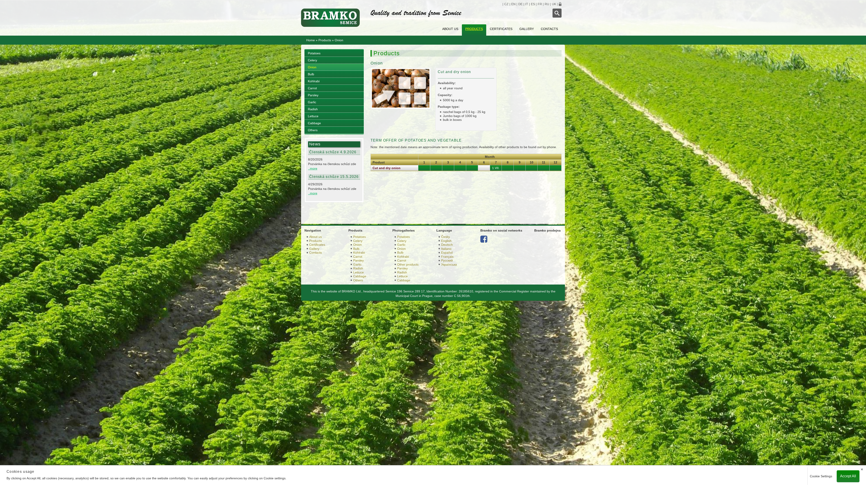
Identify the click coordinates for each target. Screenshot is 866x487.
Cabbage (314, 123)
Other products (408, 264)
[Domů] (332, 18)
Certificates (501, 29)
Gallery (526, 29)
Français (447, 256)
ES (533, 4)
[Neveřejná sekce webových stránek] (560, 4)
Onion (312, 67)
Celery (312, 60)
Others (313, 130)
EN (513, 4)
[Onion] (401, 88)
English (446, 241)
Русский (447, 260)
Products (474, 29)
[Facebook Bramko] (483, 241)
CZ (506, 4)
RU (547, 4)
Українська (449, 264)
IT (526, 4)
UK (554, 4)
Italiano (446, 248)
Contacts (549, 29)
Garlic (312, 102)
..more (312, 168)
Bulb (311, 74)
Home (310, 40)
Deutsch (447, 244)
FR (540, 4)
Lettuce (313, 116)
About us (450, 29)
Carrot (312, 88)
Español (447, 252)
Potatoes (314, 53)
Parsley (313, 95)
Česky (445, 237)
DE (520, 4)
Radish (313, 109)
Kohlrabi (314, 81)
